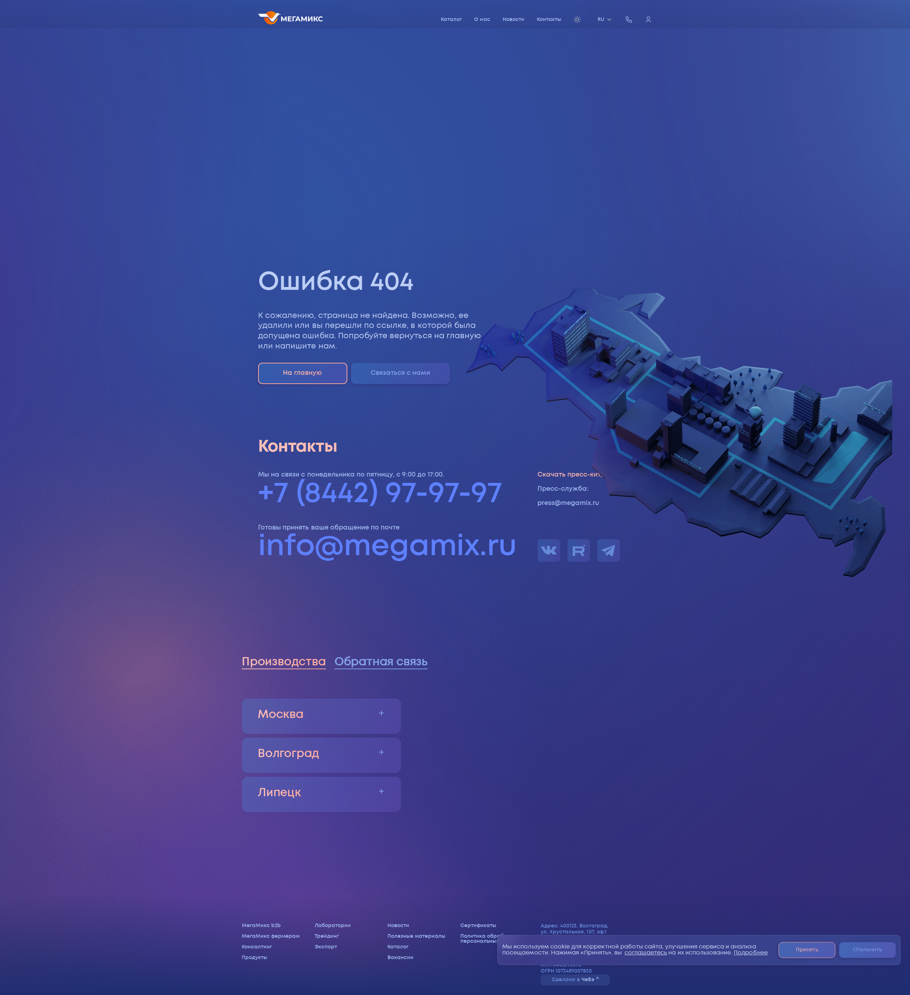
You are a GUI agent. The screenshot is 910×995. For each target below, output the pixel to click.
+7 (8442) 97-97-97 (380, 494)
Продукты (254, 958)
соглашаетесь (646, 953)
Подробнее (750, 953)
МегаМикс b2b (261, 926)
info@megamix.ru (387, 547)
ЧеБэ (588, 980)
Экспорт (326, 947)
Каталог (451, 19)
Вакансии (400, 958)
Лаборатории (333, 926)
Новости (513, 19)
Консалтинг (257, 947)
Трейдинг (327, 936)
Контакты (549, 19)
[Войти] (648, 20)
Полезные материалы (416, 936)
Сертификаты (478, 926)
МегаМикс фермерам (271, 936)
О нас (482, 19)
